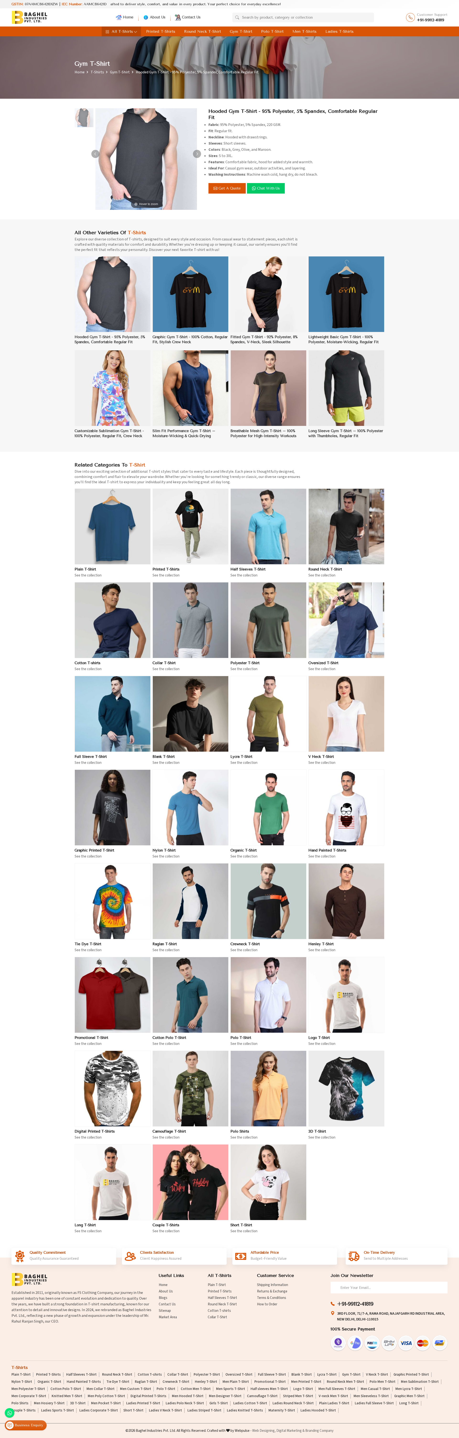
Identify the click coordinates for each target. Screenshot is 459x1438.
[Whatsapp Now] (9, 1413)
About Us (157, 17)
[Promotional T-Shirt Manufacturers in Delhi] (113, 995)
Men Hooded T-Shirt (187, 1396)
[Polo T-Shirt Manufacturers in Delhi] (268, 995)
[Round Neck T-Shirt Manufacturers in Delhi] (346, 526)
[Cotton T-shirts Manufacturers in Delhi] (113, 620)
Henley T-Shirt (321, 944)
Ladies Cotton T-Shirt (250, 1403)
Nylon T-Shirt (164, 850)
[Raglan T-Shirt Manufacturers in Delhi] (191, 901)
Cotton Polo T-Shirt (169, 1038)
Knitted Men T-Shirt (67, 1396)
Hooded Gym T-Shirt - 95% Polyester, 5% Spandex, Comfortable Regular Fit (110, 339)
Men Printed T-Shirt (306, 1381)
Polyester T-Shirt (245, 663)
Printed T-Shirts (160, 31)
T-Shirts (97, 72)
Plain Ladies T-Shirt (334, 1403)
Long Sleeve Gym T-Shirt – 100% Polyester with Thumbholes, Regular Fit (345, 433)
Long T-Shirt (85, 1225)
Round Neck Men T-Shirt (345, 1381)
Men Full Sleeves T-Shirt (336, 1389)
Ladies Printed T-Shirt (143, 1403)
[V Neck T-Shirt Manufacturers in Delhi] (346, 714)
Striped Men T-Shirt (298, 1396)
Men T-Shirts (304, 31)
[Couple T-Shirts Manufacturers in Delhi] (191, 1182)
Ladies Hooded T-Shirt (318, 1410)
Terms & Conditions (271, 1297)
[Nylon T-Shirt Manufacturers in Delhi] (191, 808)
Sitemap (165, 1310)
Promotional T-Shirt (91, 1038)
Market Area (168, 1317)
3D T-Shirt (317, 1131)
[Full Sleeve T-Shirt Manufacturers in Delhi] (113, 714)
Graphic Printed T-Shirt (94, 850)
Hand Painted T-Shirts (327, 850)
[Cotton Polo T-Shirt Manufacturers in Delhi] (191, 995)
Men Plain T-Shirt (236, 1381)
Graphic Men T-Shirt (409, 1396)
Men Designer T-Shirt (225, 1396)
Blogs (163, 1297)
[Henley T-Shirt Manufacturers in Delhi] (346, 901)
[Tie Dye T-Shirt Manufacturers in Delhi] (113, 901)
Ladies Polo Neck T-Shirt (185, 1403)
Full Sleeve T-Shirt (91, 756)
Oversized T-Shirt (323, 663)
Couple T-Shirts (166, 1225)
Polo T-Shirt (272, 31)
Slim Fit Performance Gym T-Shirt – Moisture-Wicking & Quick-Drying (184, 433)
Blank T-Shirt (164, 756)
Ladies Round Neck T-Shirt (293, 1403)
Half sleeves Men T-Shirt (269, 1389)
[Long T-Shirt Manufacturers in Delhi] (113, 1182)
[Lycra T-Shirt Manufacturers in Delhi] (268, 714)
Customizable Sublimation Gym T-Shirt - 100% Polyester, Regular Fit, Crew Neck (109, 433)
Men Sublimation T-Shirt (420, 1381)
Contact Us (191, 17)
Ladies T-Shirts (339, 31)
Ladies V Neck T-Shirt (165, 1410)
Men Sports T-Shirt (230, 1389)
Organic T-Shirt (243, 850)
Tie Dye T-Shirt (88, 944)
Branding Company (319, 1430)
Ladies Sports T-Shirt (57, 1410)
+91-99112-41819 (430, 20)
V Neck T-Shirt (321, 756)
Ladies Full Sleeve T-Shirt (374, 1403)
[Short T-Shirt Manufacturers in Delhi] (268, 1182)
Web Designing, (264, 1430)
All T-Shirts (122, 31)
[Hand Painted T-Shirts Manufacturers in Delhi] (346, 808)
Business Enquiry (28, 1425)
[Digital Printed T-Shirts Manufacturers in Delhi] (113, 1089)
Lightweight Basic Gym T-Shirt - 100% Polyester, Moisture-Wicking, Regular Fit (343, 339)
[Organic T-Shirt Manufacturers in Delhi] (268, 808)
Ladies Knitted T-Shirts (245, 1410)
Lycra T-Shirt (241, 756)
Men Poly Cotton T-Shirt (106, 1396)
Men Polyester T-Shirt (28, 1389)
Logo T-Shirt (319, 1038)
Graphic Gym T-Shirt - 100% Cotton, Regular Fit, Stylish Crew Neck (190, 339)
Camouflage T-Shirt (169, 1131)
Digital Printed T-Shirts (95, 1131)
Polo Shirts (239, 1131)
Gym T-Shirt (241, 31)
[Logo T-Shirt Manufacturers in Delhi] (346, 995)
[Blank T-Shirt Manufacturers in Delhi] (191, 714)
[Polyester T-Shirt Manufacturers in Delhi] (268, 620)
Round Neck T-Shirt (202, 31)
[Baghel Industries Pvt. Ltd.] (29, 17)
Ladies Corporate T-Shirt (98, 1410)
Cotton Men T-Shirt (196, 1389)
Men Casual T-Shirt (375, 1389)
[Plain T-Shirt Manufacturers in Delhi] (113, 526)
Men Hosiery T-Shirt (49, 1403)
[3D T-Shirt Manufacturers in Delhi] (346, 1089)
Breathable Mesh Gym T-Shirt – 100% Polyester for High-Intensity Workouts (263, 433)
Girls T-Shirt (218, 1403)
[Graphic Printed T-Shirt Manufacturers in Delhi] (113, 808)
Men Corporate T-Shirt (28, 1396)
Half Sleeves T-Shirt (248, 569)
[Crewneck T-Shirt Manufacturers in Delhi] (268, 901)
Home (128, 17)
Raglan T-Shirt (165, 944)
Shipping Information (272, 1284)
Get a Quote (230, 188)
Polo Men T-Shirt (382, 1381)
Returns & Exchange (272, 1291)
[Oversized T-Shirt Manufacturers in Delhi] (346, 620)
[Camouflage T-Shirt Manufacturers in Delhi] (191, 1089)
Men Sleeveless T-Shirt (371, 1396)
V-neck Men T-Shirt (333, 1396)
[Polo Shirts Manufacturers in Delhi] (268, 1089)
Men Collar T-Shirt (101, 1389)
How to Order (267, 1304)
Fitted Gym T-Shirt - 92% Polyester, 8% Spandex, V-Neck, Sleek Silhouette (264, 339)
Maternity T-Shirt (281, 1410)
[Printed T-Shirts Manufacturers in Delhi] (191, 526)
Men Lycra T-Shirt (408, 1389)
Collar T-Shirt (164, 663)
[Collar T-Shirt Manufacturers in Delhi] (191, 620)
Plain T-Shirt (85, 569)
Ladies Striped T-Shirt (204, 1410)
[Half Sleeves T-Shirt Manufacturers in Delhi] (268, 526)
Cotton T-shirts (87, 663)
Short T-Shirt (241, 1225)
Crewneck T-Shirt (245, 944)
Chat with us (268, 188)
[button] (197, 154)
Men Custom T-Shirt (135, 1389)
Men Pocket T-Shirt (106, 1403)
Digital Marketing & (290, 1430)
